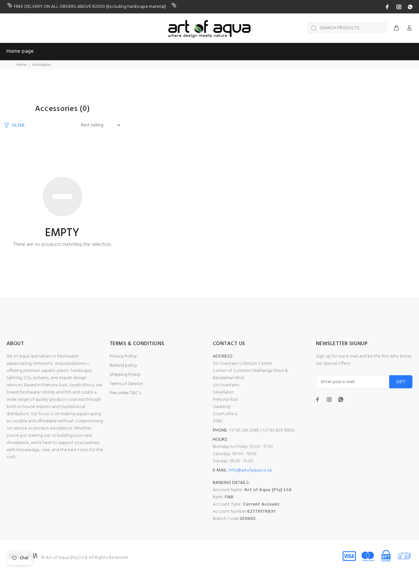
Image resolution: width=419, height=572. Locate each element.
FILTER (18, 125)
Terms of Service (126, 384)
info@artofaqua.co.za (250, 470)
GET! (401, 382)
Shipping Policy (125, 374)
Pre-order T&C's (125, 393)
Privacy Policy (123, 356)
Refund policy (123, 365)
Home (21, 65)
